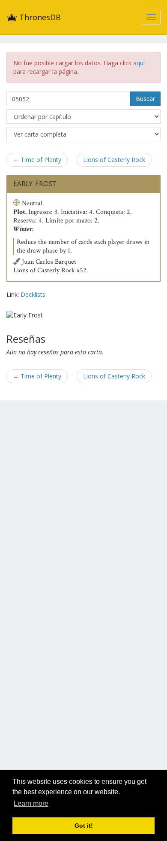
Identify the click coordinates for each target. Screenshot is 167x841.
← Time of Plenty (37, 159)
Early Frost (34, 184)
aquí (139, 63)
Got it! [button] (84, 825)
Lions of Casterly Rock (114, 159)
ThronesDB (39, 17)
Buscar (145, 98)
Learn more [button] (31, 803)
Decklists (33, 294)
